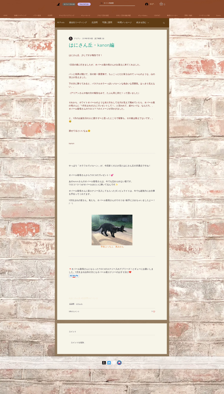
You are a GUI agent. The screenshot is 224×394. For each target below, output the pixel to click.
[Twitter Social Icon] (109, 362)
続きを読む (141, 22)
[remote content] (112, 276)
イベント (79, 304)
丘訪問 (95, 22)
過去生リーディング (78, 22)
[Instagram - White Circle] (114, 362)
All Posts (60, 22)
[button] (163, 3)
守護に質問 (107, 22)
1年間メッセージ (124, 22)
